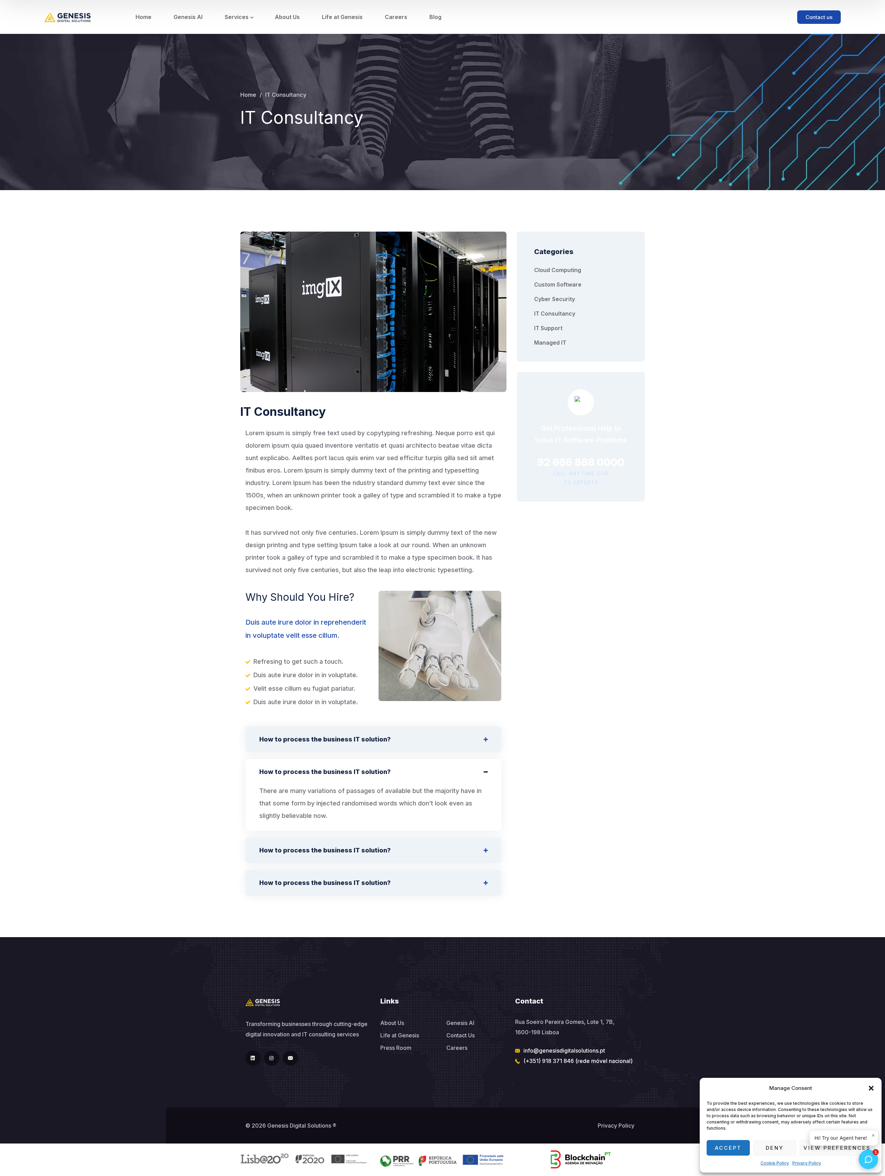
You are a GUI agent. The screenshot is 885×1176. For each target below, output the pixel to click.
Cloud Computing (557, 270)
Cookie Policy (775, 1163)
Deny (775, 1148)
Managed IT (550, 342)
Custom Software (557, 284)
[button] (871, 1088)
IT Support (548, 328)
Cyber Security (554, 299)
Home (248, 94)
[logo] (67, 16)
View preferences (837, 1148)
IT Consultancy (554, 313)
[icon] (253, 1058)
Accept (728, 1148)
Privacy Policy (806, 1163)
